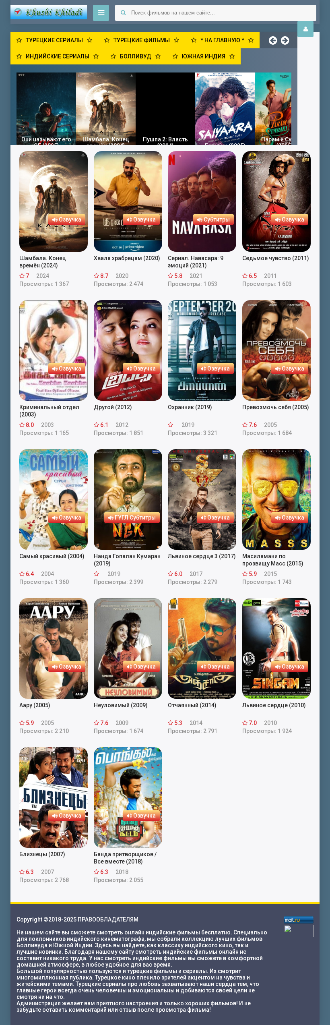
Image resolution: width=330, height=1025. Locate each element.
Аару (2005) (34, 705)
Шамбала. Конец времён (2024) (42, 262)
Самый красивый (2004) (52, 556)
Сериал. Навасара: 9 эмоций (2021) (195, 262)
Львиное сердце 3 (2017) (202, 556)
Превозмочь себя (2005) (275, 407)
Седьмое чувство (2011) (275, 258)
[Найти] (123, 13)
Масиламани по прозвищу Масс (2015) (272, 560)
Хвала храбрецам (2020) (127, 258)
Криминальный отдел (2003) (49, 411)
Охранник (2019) (190, 407)
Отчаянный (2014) (192, 705)
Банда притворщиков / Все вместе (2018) (125, 858)
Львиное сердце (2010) (274, 705)
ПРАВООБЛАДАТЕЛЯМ (108, 919)
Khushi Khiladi (48, 12)
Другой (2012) (113, 407)
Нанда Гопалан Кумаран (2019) (127, 560)
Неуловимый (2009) (121, 705)
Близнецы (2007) (42, 854)
